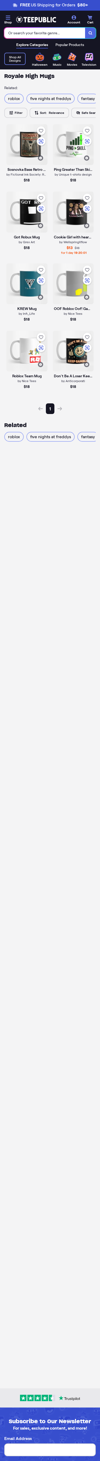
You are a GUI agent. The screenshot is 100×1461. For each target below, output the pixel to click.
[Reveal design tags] (40, 158)
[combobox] (44, 33)
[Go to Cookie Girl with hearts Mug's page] (73, 212)
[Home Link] (36, 19)
